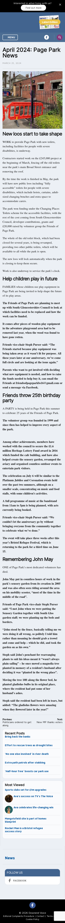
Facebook (20, 880)
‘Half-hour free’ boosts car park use (27, 771)
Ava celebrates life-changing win (33, 807)
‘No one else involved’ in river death (27, 753)
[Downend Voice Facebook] (46, 37)
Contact (40, 916)
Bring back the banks (17, 736)
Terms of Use (53, 916)
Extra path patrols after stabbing (25, 762)
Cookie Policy (32, 919)
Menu (11, 37)
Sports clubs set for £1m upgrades (25, 789)
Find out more (33, 7)
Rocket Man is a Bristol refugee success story (24, 830)
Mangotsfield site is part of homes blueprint (25, 820)
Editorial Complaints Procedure (18, 916)
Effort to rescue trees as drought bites (29, 745)
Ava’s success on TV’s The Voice (34, 796)
